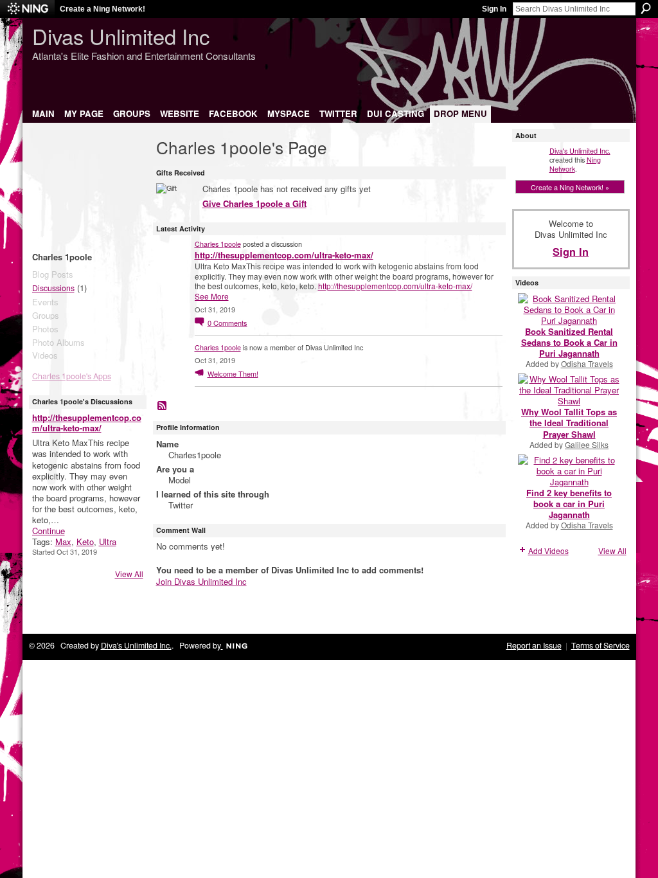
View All (129, 573)
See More (212, 296)
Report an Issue (534, 645)
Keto (85, 541)
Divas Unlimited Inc (120, 36)
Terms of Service (600, 645)
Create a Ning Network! (102, 8)
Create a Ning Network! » (570, 187)
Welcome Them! (233, 373)
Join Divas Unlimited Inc (201, 581)
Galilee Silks (587, 444)
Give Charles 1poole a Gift (254, 203)
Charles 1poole (218, 243)
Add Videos (548, 550)
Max (63, 541)
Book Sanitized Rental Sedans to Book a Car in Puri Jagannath (569, 342)
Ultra (107, 541)
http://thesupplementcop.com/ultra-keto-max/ (86, 423)
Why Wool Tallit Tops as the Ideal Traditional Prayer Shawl (569, 423)
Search (646, 8)
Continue (48, 530)
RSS (162, 406)
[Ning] (27, 9)
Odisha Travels (587, 363)
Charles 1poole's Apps (71, 376)
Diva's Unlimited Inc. (579, 150)
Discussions (53, 288)
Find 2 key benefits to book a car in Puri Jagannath (569, 504)
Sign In (494, 8)
